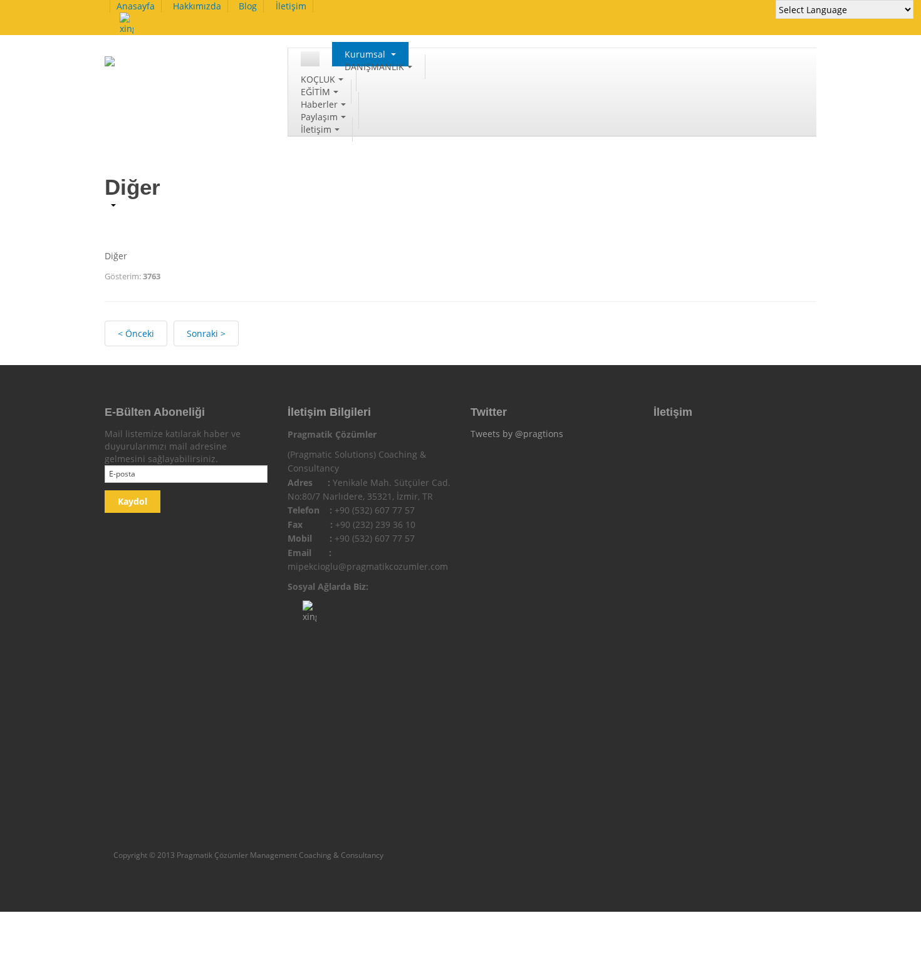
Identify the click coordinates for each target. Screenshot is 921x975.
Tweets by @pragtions (517, 434)
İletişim (291, 6)
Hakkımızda (197, 6)
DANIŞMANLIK (374, 67)
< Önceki (136, 333)
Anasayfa (136, 6)
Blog (248, 6)
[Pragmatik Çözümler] (168, 68)
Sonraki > (206, 333)
